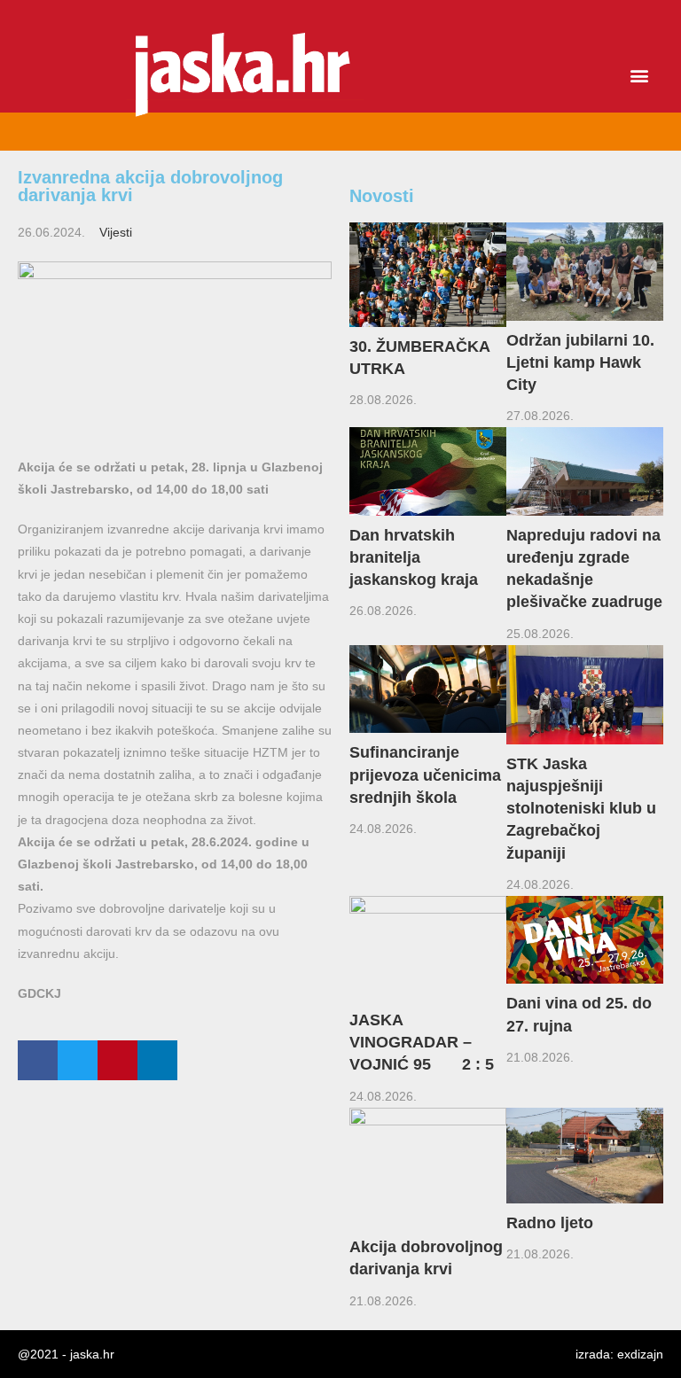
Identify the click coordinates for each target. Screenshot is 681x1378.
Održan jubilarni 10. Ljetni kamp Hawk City (580, 362)
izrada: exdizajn (619, 1354)
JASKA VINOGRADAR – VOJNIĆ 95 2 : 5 (421, 1042)
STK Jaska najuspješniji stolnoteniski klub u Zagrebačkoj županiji (581, 808)
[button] (639, 75)
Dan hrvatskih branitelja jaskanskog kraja (418, 557)
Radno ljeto (549, 1223)
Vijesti (115, 232)
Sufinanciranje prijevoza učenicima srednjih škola (425, 774)
